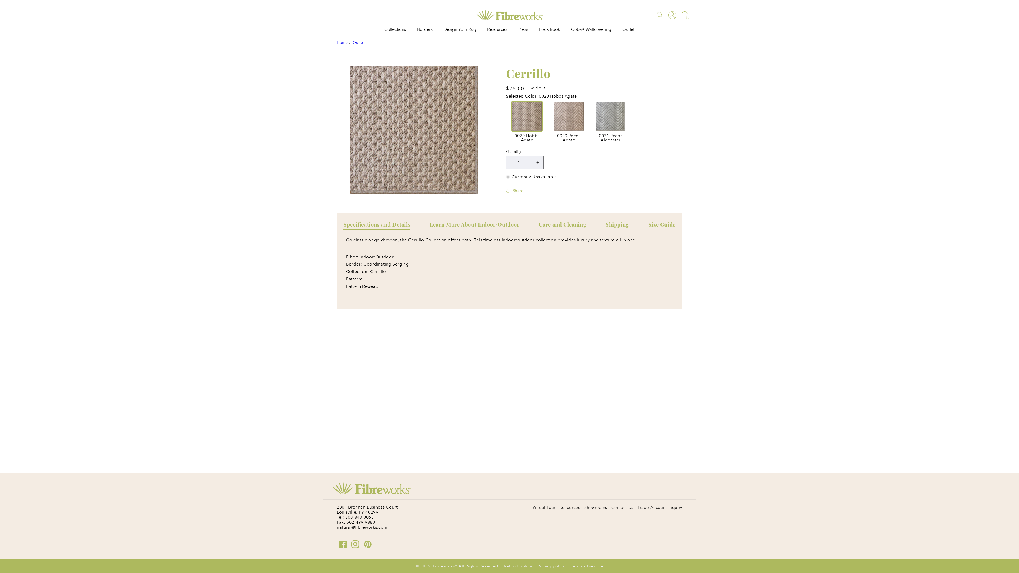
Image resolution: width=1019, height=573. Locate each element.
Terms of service (587, 566)
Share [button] (518, 190)
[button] (660, 15)
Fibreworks (444, 566)
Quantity (513, 151)
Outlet (358, 42)
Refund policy (518, 566)
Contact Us (622, 507)
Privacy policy (551, 566)
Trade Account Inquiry (660, 507)
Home (342, 42)
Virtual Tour (544, 507)
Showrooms (595, 507)
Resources (570, 507)
